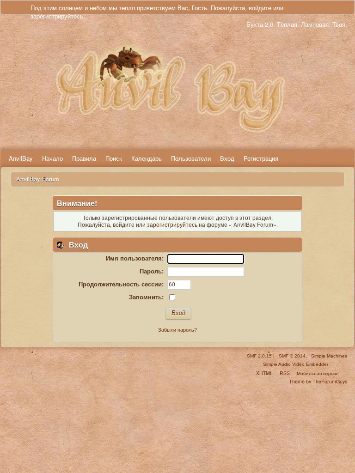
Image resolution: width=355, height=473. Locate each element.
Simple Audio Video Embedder (295, 364)
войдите (260, 7)
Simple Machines (329, 355)
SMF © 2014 (292, 355)
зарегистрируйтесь (57, 16)
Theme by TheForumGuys (318, 381)
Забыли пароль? (177, 329)
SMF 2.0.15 (259, 355)
